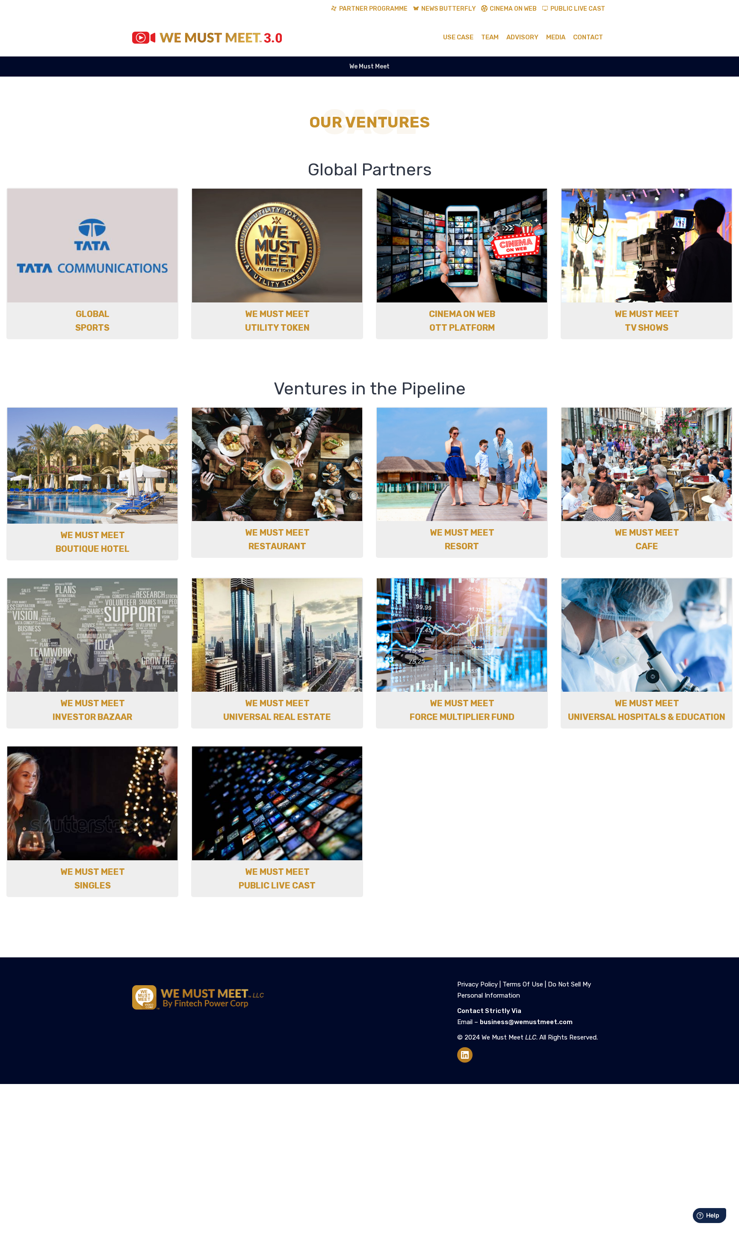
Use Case (458, 37)
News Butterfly (448, 8)
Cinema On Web (513, 8)
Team (490, 37)
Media (555, 37)
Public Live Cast (577, 8)
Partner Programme (373, 8)
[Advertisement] (369, 1161)
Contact (588, 37)
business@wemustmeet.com (526, 1022)
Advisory (522, 37)
